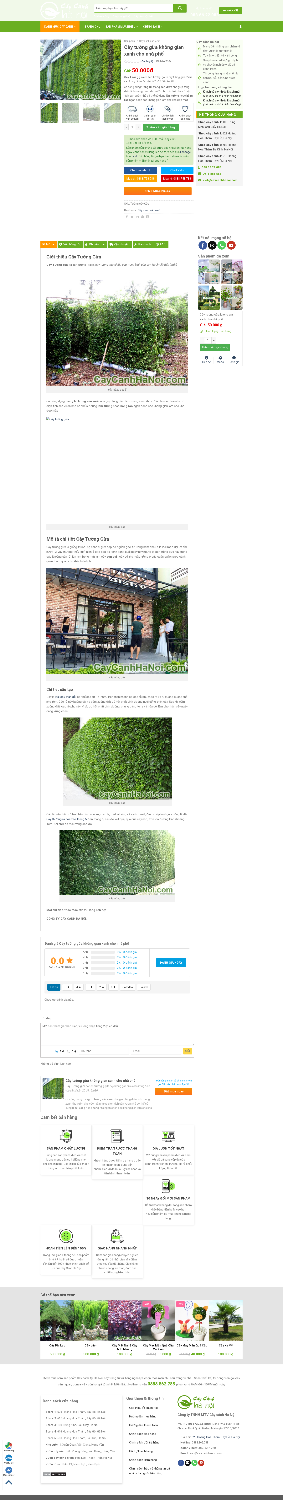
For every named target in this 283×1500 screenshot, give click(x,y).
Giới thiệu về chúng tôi (143, 1408)
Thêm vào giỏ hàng (160, 127)
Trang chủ (93, 26)
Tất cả (54, 987)
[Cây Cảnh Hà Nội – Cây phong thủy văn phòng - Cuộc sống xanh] (64, 10)
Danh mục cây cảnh (58, 26)
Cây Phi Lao (57, 1345)
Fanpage (185, 152)
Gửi (187, 1051)
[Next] (114, 70)
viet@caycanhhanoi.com (220, 180)
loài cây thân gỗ (65, 697)
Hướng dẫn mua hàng (142, 1416)
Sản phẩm (130, 41)
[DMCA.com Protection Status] (54, 1474)
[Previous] (47, 70)
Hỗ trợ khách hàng (141, 1451)
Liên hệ (206, 361)
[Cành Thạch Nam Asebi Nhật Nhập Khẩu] (209, 271)
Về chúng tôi (71, 244)
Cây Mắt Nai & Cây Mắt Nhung (124, 1347)
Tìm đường (9, 1451)
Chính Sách (151, 26)
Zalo (135, 156)
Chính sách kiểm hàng (143, 1460)
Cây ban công (101, 16)
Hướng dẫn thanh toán (143, 1425)
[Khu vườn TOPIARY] (209, 297)
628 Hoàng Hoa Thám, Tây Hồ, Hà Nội (216, 1437)
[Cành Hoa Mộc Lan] (232, 271)
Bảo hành (144, 244)
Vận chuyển (121, 244)
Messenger (8, 1475)
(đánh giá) (147, 61)
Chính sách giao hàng (142, 1434)
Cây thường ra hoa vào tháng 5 (67, 819)
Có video (127, 987)
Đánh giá (234, 361)
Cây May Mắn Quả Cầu (192, 1345)
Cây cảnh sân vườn (149, 41)
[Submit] (180, 8)
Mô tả (50, 244)
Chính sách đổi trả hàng (144, 1442)
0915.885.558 (212, 174)
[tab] (48, 244)
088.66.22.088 (204, 15)
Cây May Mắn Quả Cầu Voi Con (158, 1347)
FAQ (163, 244)
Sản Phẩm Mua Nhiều (121, 26)
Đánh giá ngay (171, 962)
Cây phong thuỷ (121, 16)
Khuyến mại (97, 244)
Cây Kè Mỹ (226, 1345)
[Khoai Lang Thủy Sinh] (232, 297)
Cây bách (91, 1345)
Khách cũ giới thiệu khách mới (222, 93)
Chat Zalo (9, 1463)
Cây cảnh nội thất (143, 16)
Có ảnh (144, 987)
